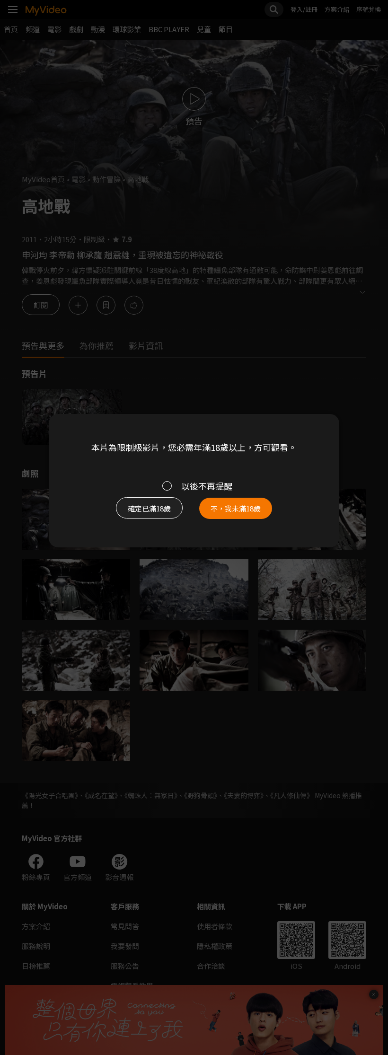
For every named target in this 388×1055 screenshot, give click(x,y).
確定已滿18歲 (149, 508)
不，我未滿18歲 (236, 508)
